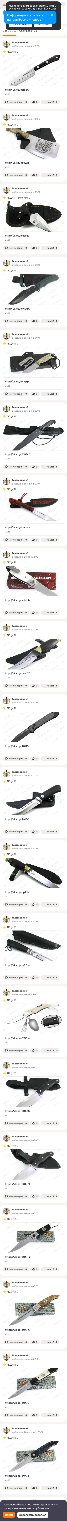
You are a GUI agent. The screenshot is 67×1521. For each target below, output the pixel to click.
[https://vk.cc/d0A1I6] (33, 1316)
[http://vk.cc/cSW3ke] (33, 1025)
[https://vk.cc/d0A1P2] (33, 1170)
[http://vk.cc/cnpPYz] (33, 879)
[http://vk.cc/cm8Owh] (33, 952)
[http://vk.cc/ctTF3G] (33, 76)
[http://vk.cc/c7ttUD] (33, 733)
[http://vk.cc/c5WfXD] (33, 441)
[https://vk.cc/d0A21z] (33, 1097)
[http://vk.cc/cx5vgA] (33, 295)
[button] (16, 102)
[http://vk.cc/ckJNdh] (33, 587)
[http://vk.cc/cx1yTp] (33, 368)
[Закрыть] (52, 15)
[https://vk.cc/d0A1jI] (33, 1462)
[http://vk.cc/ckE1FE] (33, 222)
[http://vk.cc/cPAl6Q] (33, 806)
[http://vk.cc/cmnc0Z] (33, 660)
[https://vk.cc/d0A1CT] (33, 1389)
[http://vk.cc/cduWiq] (33, 149)
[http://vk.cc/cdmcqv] (33, 514)
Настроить (43, 24)
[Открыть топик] (33, 52)
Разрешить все (20, 24)
